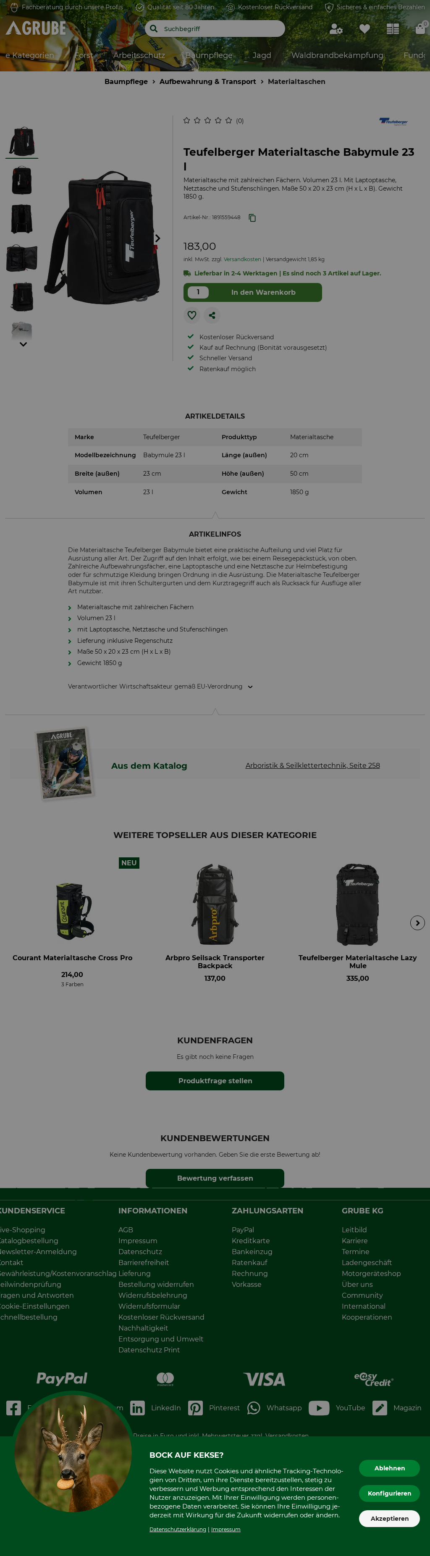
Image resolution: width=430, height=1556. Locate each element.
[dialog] (215, 778)
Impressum (226, 1529)
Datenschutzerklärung (177, 1529)
